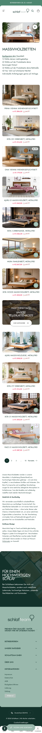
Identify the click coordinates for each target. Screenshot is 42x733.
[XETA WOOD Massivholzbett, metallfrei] (21, 278)
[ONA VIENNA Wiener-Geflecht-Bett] (21, 156)
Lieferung (8, 688)
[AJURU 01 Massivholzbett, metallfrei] (21, 187)
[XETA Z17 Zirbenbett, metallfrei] (21, 372)
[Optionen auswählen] (36, 102)
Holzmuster (6, 541)
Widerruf (10, 695)
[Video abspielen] (21, 32)
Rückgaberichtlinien (11, 685)
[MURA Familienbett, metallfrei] (21, 248)
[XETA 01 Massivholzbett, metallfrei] (21, 403)
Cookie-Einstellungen (21, 722)
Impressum (8, 674)
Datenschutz (9, 678)
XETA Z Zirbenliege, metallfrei (21, 231)
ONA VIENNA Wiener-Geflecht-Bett (21, 169)
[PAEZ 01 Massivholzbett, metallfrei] (21, 434)
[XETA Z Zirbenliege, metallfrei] (21, 217)
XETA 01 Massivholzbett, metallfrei (21, 416)
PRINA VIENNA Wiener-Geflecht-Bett (21, 108)
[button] (4, 728)
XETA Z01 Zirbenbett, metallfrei (21, 139)
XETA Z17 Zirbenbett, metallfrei (21, 386)
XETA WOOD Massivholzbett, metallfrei (21, 292)
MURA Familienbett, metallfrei (21, 261)
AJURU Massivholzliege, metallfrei (21, 355)
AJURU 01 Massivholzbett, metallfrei (21, 200)
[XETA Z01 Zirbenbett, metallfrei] (21, 126)
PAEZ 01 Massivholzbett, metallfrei (21, 447)
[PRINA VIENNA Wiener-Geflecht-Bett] (21, 95)
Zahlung (7, 691)
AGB (6, 681)
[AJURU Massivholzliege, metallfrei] (21, 342)
